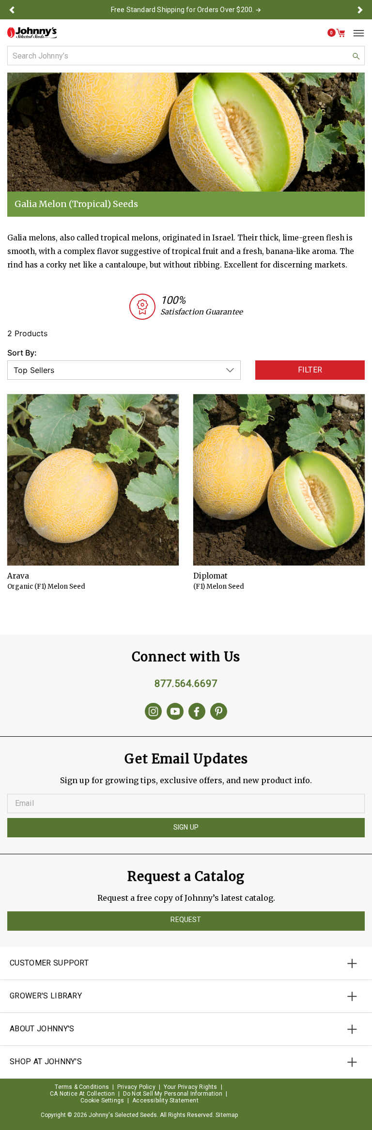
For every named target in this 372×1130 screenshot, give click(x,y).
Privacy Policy (136, 1087)
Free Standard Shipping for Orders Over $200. (182, 10)
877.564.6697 (186, 683)
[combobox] (186, 55)
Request (185, 919)
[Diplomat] (279, 479)
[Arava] (93, 479)
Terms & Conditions (82, 1087)
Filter (310, 369)
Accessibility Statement (165, 1100)
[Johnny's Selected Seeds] (32, 33)
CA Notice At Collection (82, 1093)
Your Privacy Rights (190, 1087)
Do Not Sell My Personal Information (172, 1093)
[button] (11, 9)
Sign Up (186, 827)
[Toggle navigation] (355, 33)
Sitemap (227, 1115)
